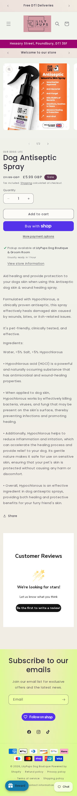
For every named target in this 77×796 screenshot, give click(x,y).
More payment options (38, 236)
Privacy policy (56, 771)
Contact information (40, 785)
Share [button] (12, 516)
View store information (25, 263)
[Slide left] (29, 144)
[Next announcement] (69, 6)
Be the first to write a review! (38, 608)
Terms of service (28, 778)
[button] (8, 24)
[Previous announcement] (8, 6)
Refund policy (34, 771)
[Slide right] (48, 144)
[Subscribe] (63, 700)
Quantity (9, 190)
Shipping (26, 183)
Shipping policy (53, 778)
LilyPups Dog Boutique (36, 766)
